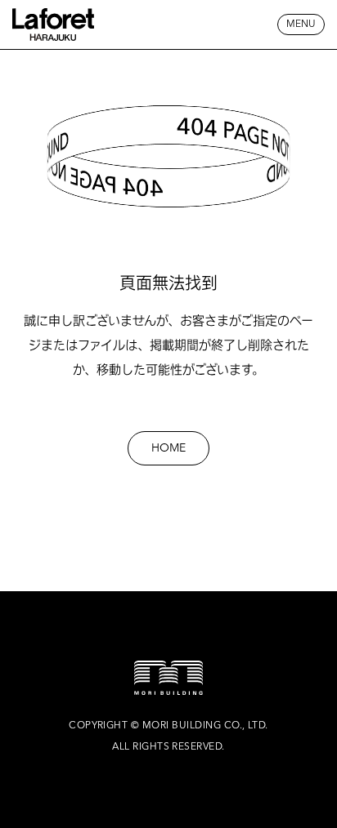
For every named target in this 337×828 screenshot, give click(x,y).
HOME (168, 448)
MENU (301, 24)
